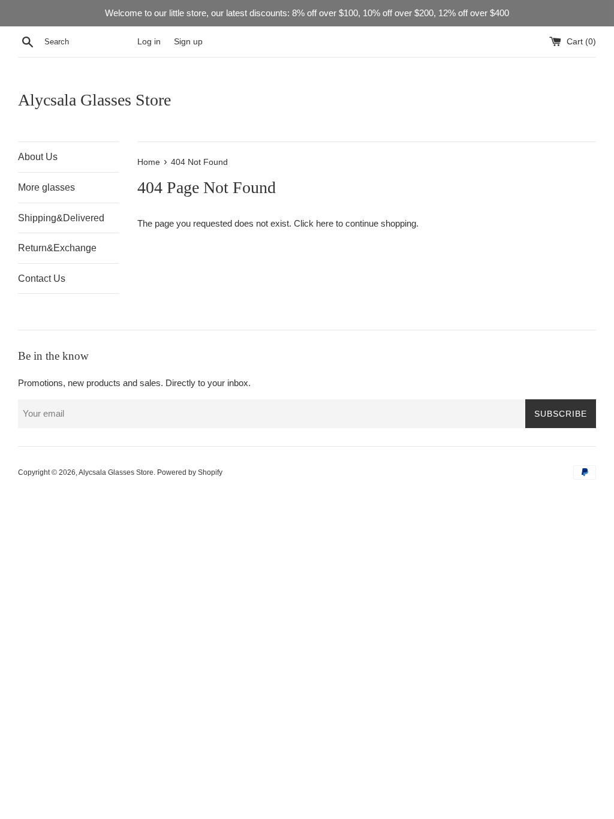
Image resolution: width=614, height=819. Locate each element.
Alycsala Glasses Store (94, 100)
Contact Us (41, 278)
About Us (38, 157)
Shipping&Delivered (61, 218)
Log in (149, 41)
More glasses (46, 187)
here (324, 223)
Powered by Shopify (189, 472)
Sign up (188, 41)
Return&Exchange (57, 248)
